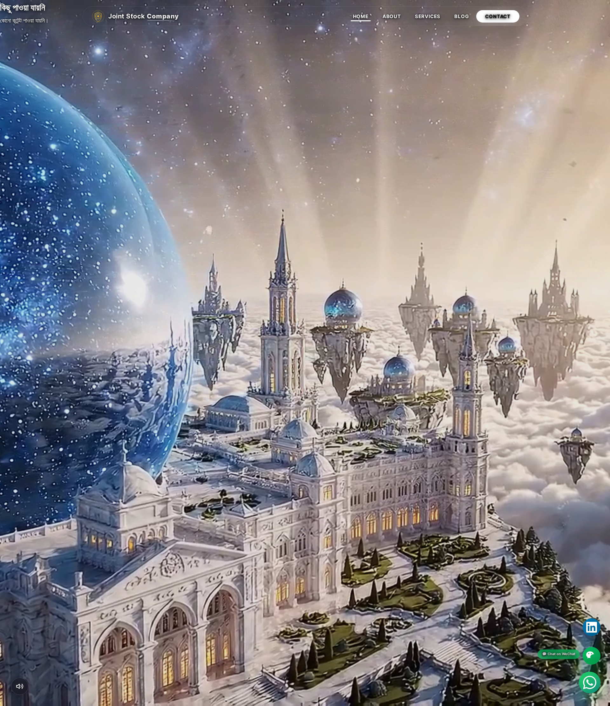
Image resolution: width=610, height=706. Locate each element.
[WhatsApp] (589, 682)
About (392, 16)
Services (427, 16)
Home (361, 16)
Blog (461, 16)
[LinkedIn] (591, 627)
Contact (498, 16)
